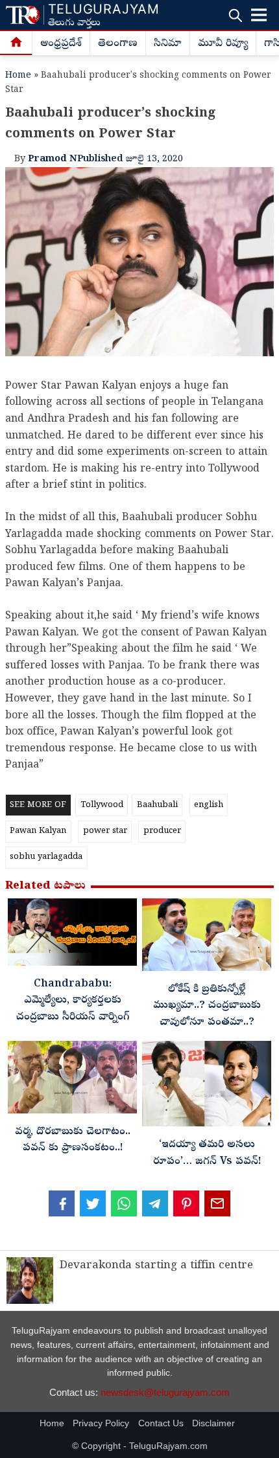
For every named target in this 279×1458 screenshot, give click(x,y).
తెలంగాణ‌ (118, 44)
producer (162, 831)
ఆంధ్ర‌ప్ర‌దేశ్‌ (61, 44)
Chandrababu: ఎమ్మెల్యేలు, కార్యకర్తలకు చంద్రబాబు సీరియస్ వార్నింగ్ (72, 1001)
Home (18, 76)
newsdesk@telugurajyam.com (165, 1392)
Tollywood (101, 805)
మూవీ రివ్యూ (223, 44)
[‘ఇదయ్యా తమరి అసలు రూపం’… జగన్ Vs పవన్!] (206, 1087)
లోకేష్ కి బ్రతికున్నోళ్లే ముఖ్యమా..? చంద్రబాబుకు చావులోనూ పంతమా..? (207, 1006)
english (208, 805)
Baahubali (157, 805)
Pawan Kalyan (38, 831)
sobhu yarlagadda (46, 857)
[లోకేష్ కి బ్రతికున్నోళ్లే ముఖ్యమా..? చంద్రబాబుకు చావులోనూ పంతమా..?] (206, 938)
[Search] (235, 15)
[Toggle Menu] (259, 15)
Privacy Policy (101, 1423)
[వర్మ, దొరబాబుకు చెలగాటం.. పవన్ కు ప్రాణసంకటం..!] (72, 1081)
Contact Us (161, 1423)
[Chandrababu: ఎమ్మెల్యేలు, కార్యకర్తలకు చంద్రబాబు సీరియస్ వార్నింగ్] (72, 935)
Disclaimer (213, 1423)
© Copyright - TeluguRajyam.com (140, 1446)
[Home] (16, 43)
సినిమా (168, 44)
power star (105, 831)
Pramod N (52, 159)
